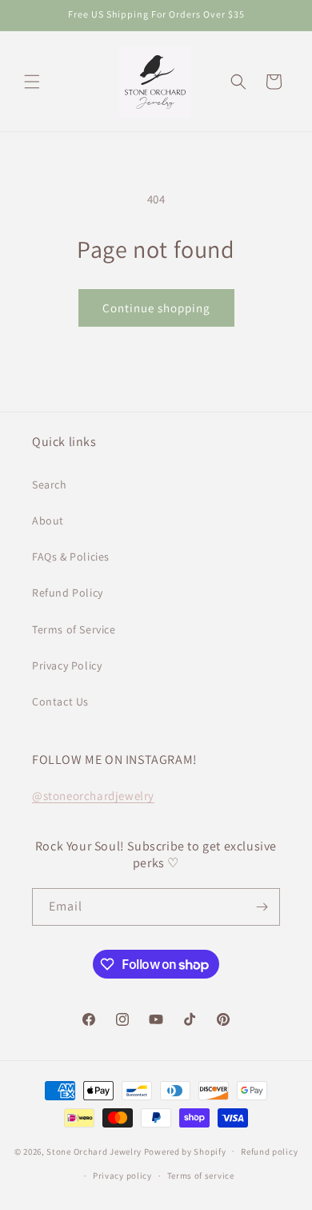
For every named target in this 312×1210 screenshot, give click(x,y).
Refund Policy (67, 592)
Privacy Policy (67, 665)
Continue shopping (156, 308)
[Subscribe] (261, 907)
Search (49, 484)
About (48, 520)
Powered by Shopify (185, 1150)
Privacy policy (122, 1175)
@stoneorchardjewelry (93, 795)
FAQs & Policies (71, 556)
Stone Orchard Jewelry (94, 1150)
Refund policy (269, 1151)
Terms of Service (74, 629)
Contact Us (60, 701)
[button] (32, 81)
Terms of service (200, 1175)
